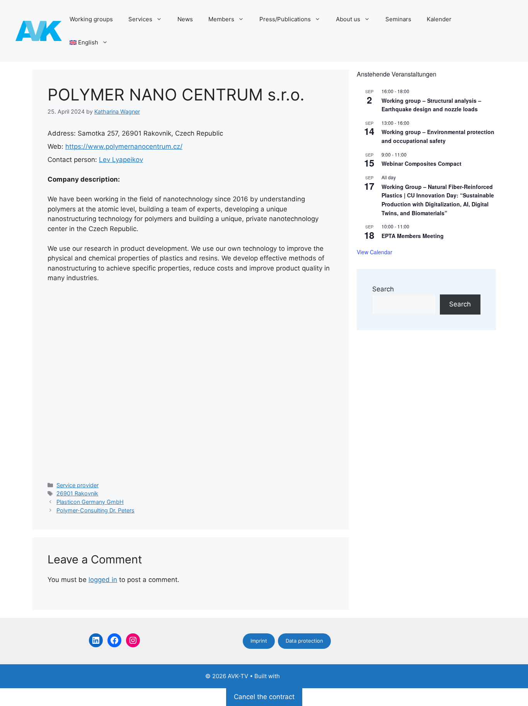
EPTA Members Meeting (413, 236)
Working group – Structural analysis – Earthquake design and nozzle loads (431, 105)
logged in (103, 580)
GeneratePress (302, 676)
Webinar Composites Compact (422, 163)
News (185, 19)
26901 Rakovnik (77, 493)
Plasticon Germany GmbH (90, 501)
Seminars (398, 19)
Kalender (439, 19)
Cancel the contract (264, 697)
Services (140, 19)
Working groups (91, 19)
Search (383, 289)
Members (221, 19)
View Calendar (374, 252)
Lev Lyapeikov (121, 159)
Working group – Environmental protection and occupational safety (438, 136)
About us (348, 19)
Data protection (304, 641)
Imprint (258, 641)
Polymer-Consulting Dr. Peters (95, 510)
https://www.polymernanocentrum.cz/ (123, 146)
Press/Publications (285, 19)
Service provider (77, 485)
